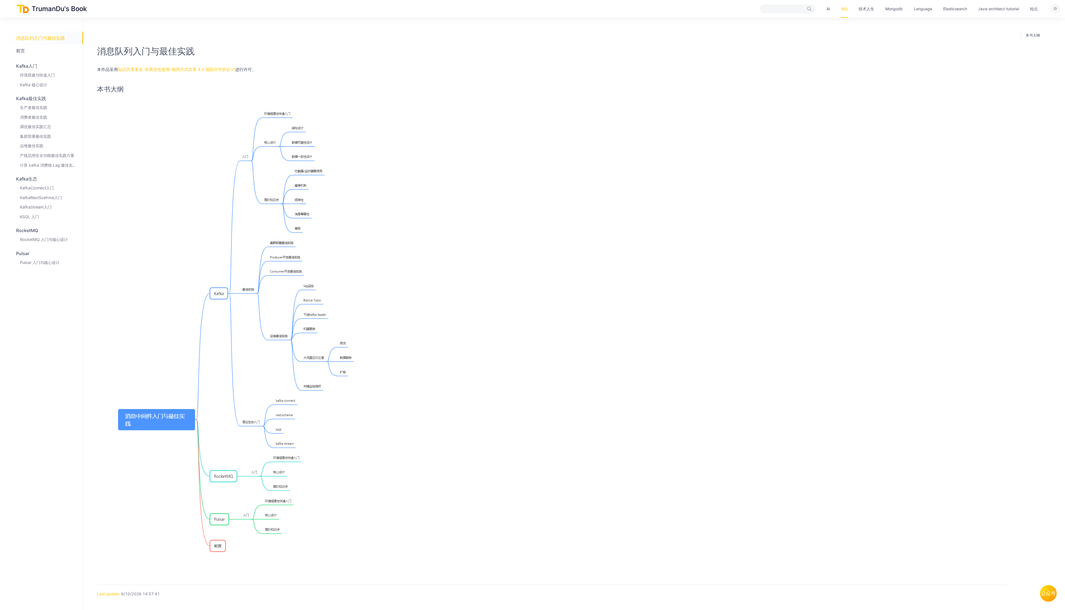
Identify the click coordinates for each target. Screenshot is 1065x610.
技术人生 (866, 8)
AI (828, 8)
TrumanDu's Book (59, 9)
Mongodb (894, 8)
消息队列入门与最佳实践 (40, 38)
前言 (20, 51)
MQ (844, 8)
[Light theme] (1055, 8)
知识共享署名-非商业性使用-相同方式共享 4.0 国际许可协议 (174, 69)
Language (923, 8)
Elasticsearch (955, 8)
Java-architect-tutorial (998, 8)
